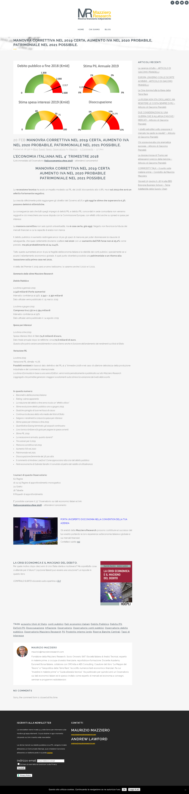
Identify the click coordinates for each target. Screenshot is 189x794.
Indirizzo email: (27, 760)
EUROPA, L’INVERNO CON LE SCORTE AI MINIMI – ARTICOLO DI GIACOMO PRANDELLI (156, 81)
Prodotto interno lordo (79, 632)
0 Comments (86, 149)
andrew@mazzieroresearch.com (83, 743)
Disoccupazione (35, 628)
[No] (185, 789)
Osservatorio (59, 149)
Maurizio (73, 149)
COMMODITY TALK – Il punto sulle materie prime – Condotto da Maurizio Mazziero (156, 172)
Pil (63, 632)
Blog (35, 149)
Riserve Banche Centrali (106, 632)
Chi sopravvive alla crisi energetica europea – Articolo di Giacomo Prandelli (154, 146)
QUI (59, 581)
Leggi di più (134, 789)
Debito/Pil (116, 624)
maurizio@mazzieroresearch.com (83, 735)
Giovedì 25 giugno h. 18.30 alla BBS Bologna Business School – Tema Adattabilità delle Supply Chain (155, 185)
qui (78, 542)
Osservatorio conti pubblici (88, 628)
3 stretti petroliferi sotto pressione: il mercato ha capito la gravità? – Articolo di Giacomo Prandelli (156, 133)
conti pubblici (55, 624)
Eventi (42, 149)
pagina (50, 753)
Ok (124, 789)
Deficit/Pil (19, 628)
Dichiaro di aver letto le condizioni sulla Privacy (38, 764)
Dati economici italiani (77, 624)
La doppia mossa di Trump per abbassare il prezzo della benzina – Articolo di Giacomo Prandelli (155, 159)
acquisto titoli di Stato (34, 624)
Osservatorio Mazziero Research (42, 632)
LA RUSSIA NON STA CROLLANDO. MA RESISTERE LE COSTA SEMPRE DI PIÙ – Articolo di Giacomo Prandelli (156, 103)
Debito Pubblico (100, 624)
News (49, 149)
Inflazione (50, 628)
